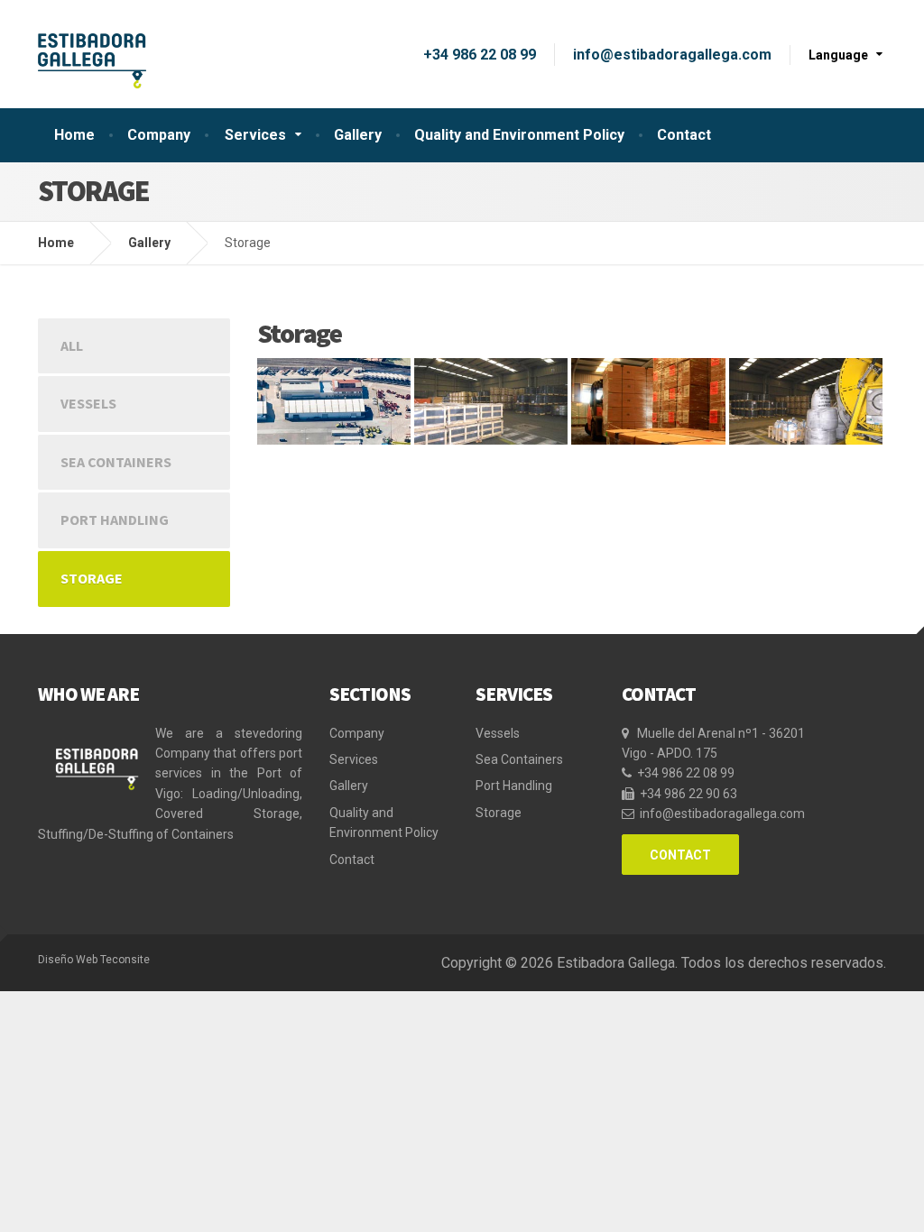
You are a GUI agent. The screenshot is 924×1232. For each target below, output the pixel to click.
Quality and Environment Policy (519, 134)
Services (255, 134)
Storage (91, 578)
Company (158, 134)
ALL (71, 345)
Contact (684, 134)
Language (838, 55)
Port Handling (114, 519)
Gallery (358, 134)
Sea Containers (115, 462)
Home (74, 134)
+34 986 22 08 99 (479, 54)
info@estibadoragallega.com (672, 54)
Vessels (88, 403)
